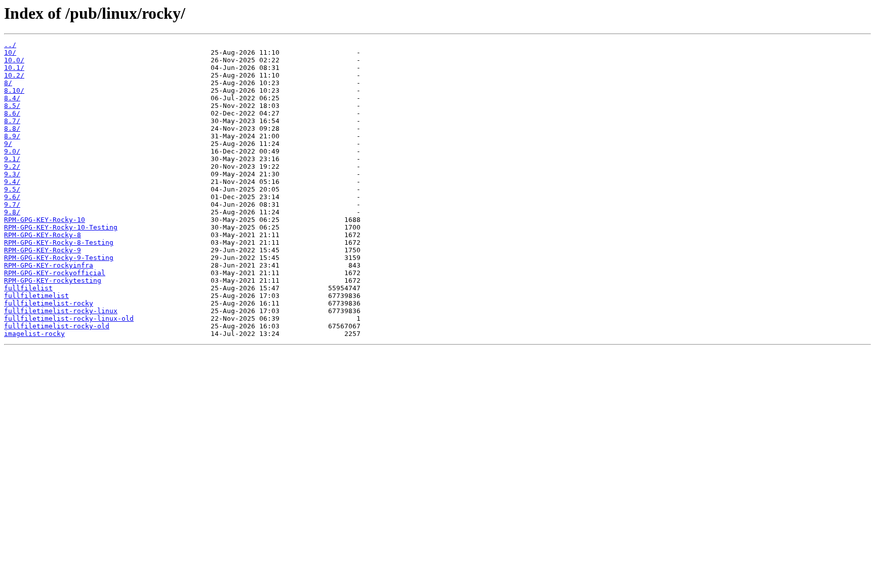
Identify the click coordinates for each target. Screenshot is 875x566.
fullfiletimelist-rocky (48, 303)
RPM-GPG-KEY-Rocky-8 (42, 235)
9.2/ (12, 166)
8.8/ (12, 128)
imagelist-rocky (34, 333)
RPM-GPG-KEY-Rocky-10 (44, 219)
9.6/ (12, 197)
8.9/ (12, 136)
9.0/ (12, 151)
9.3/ (12, 174)
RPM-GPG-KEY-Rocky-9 (42, 250)
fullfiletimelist (36, 295)
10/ (10, 52)
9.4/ (12, 181)
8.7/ (12, 121)
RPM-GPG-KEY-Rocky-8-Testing (58, 242)
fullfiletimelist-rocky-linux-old (69, 318)
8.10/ (14, 90)
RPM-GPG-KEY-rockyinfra (48, 265)
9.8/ (12, 212)
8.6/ (12, 113)
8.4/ (12, 98)
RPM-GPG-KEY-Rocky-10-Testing (60, 227)
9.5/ (12, 189)
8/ (8, 83)
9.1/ (12, 159)
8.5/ (12, 105)
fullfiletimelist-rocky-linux (60, 311)
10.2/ (14, 75)
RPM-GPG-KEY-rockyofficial (54, 273)
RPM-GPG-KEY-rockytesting (52, 280)
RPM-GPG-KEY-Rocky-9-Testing (58, 257)
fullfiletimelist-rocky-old (56, 326)
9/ (8, 143)
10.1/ (14, 67)
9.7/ (12, 204)
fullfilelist (28, 288)
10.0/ (14, 60)
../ (10, 45)
